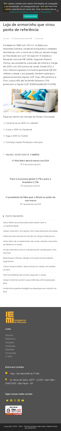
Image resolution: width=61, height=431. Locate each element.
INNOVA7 (32, 428)
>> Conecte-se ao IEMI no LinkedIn (20, 123)
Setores (9, 335)
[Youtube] (22, 401)
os (41, 142)
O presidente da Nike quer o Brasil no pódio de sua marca (30, 199)
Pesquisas (10, 346)
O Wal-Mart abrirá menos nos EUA (30, 160)
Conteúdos (10, 353)
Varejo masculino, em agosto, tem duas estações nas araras (30, 231)
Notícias (40, 38)
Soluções (9, 342)
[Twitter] (7, 401)
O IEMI (8, 356)
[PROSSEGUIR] (57, 10)
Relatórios (10, 339)
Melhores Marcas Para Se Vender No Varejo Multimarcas (29, 236)
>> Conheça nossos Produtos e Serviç (21, 142)
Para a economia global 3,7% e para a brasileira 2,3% (30, 180)
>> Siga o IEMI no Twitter (15, 136)
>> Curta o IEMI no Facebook (17, 129)
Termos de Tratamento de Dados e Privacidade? (30, 12)
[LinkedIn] (19, 401)
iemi (7, 38)
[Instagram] (15, 401)
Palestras (9, 349)
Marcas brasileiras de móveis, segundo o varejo (24, 275)
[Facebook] (11, 401)
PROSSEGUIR (30, 16)
